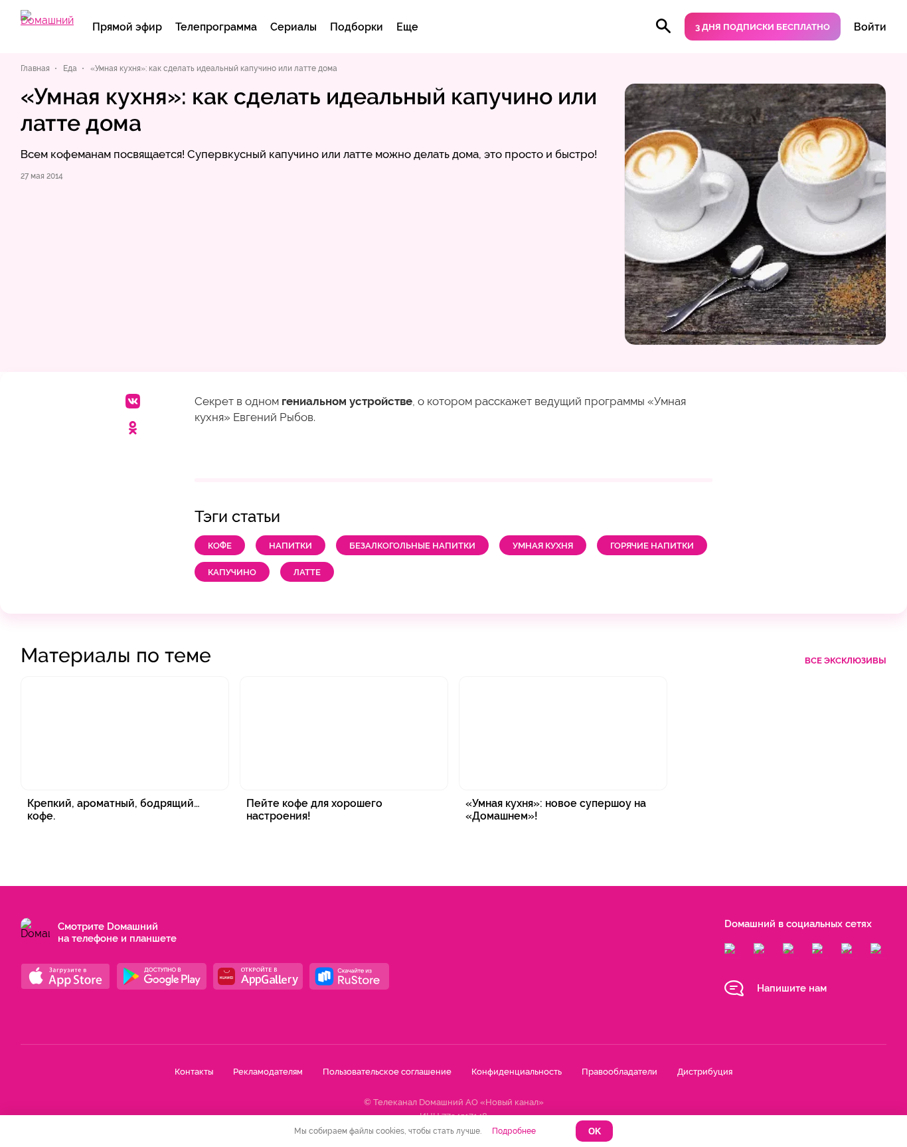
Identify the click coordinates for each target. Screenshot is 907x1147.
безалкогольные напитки (412, 546)
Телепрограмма (216, 27)
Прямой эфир (127, 27)
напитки (290, 546)
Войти (870, 27)
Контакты (194, 1072)
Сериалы (293, 27)
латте (307, 572)
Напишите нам (792, 988)
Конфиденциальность (516, 1072)
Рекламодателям (268, 1072)
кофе (220, 546)
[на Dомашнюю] (47, 20)
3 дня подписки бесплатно (762, 27)
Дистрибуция (704, 1072)
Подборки (356, 27)
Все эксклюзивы (845, 660)
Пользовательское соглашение (387, 1072)
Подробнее (514, 1131)
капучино (232, 572)
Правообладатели (619, 1072)
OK (594, 1131)
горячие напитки (652, 546)
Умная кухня (543, 546)
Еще (407, 27)
